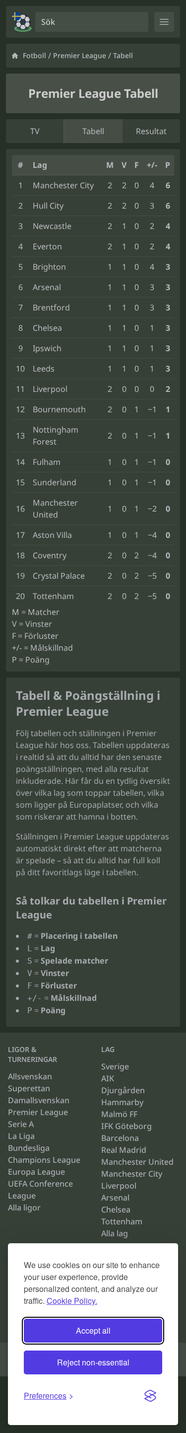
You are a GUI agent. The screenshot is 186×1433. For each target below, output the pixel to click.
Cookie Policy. (72, 1300)
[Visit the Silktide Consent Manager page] (150, 1396)
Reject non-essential (93, 1362)
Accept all (93, 1330)
